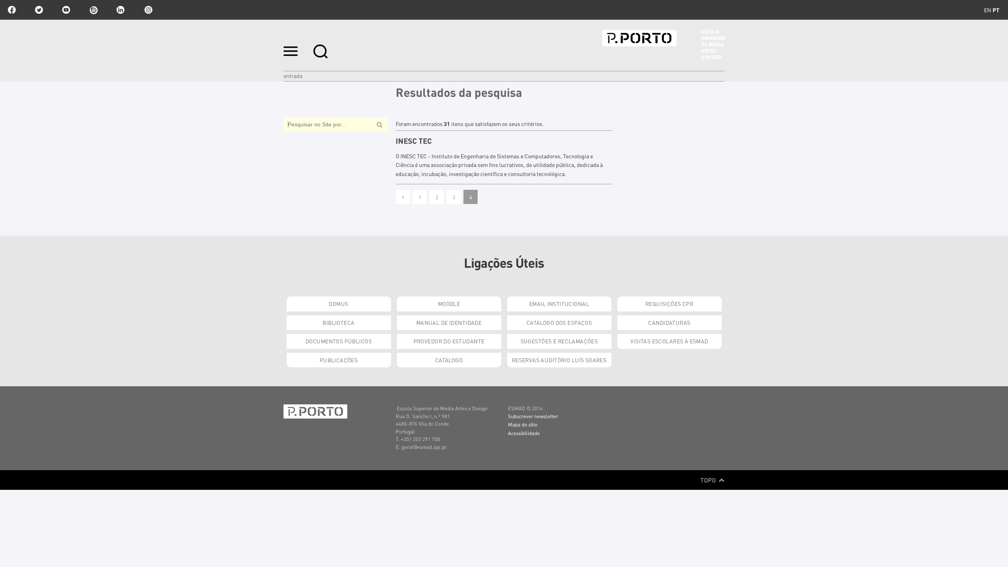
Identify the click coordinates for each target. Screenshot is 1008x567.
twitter (39, 10)
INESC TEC (414, 141)
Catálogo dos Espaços (559, 322)
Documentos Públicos (339, 341)
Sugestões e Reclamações (559, 341)
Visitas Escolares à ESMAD (669, 341)
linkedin (120, 10)
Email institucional (559, 303)
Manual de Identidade (449, 322)
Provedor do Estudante (449, 341)
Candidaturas (669, 322)
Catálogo (449, 359)
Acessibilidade (524, 433)
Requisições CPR (669, 303)
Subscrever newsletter (533, 416)
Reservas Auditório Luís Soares (559, 359)
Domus (338, 303)
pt (996, 9)
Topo (708, 480)
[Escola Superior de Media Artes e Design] (663, 44)
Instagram (148, 10)
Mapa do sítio (522, 424)
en (987, 9)
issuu (93, 10)
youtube (66, 10)
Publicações (339, 359)
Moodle (449, 303)
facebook (12, 10)
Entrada (293, 75)
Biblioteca (338, 322)
